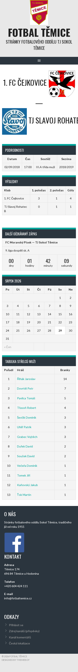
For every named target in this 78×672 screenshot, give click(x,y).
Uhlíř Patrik (24, 427)
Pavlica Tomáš (26, 398)
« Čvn (7, 347)
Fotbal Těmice (39, 32)
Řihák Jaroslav (26, 379)
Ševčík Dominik (26, 417)
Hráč (20, 370)
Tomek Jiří (23, 475)
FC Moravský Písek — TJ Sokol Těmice (31, 242)
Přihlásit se (16, 625)
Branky (65, 370)
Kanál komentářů (20, 637)
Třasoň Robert (26, 407)
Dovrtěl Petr (25, 388)
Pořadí (8, 370)
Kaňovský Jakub (27, 485)
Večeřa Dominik (27, 465)
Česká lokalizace (19, 643)
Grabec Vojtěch (27, 437)
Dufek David (25, 446)
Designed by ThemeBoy (16, 660)
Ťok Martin (24, 494)
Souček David (26, 456)
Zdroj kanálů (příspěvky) (24, 631)
